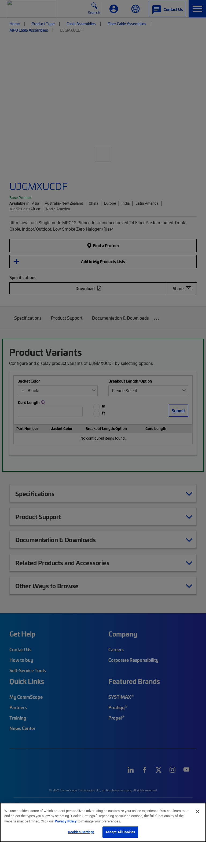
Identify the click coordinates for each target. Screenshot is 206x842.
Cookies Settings (81, 831)
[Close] (197, 811)
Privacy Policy (66, 821)
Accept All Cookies (120, 831)
